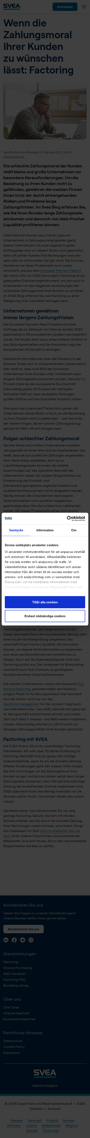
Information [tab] (45, 530)
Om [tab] (73, 530)
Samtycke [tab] (16, 530)
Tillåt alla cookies (45, 602)
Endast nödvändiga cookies (45, 616)
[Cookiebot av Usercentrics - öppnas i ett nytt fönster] (67, 518)
